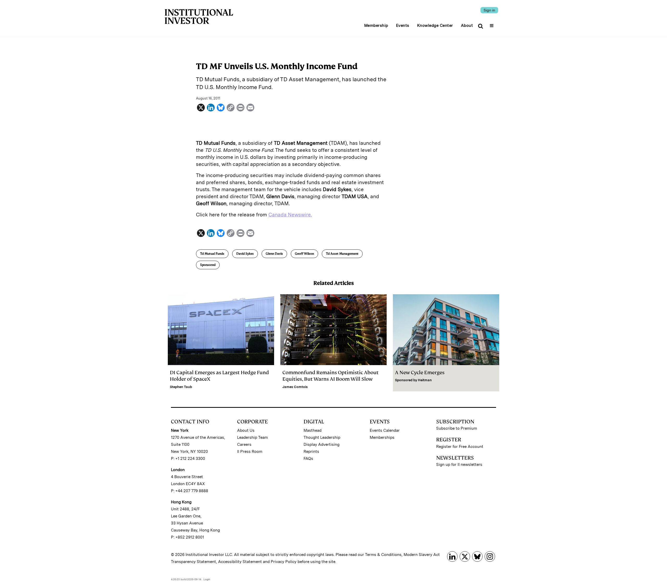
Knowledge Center (435, 25)
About (467, 25)
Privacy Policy (284, 561)
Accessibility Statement (240, 561)
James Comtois (295, 387)
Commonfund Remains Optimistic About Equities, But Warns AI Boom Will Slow (330, 375)
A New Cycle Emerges (419, 372)
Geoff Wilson (304, 254)
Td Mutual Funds (212, 254)
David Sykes (245, 254)
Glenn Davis (274, 254)
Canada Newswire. (290, 215)
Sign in (489, 10)
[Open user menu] (492, 24)
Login (206, 579)
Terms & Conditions (383, 554)
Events (402, 25)
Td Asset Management (342, 254)
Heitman (425, 380)
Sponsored (207, 265)
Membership (376, 25)
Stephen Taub (181, 387)
